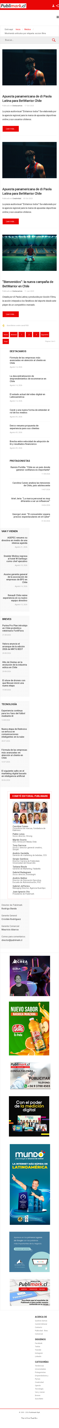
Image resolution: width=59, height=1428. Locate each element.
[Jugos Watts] (29, 1055)
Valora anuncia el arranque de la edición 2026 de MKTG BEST (13, 646)
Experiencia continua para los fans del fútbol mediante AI (13, 713)
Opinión (38, 1386)
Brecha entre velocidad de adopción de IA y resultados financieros (29, 442)
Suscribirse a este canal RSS (18, 325)
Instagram (39, 1353)
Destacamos (17, 106)
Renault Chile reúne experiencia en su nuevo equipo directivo (15, 598)
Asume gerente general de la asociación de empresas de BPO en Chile (15, 578)
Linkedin (38, 1356)
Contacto (38, 1327)
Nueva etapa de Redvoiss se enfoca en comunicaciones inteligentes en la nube (14, 733)
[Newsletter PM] (30, 1305)
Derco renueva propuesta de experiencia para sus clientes (24, 427)
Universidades (40, 1369)
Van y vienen (40, 1392)
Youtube (38, 1350)
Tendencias (39, 1366)
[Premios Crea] (30, 995)
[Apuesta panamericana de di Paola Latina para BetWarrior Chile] (29, 67)
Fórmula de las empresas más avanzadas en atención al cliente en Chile (28, 360)
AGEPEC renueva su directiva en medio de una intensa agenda (14, 540)
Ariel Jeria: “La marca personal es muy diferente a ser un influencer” (30, 499)
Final (6, 342)
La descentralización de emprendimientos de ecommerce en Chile (28, 379)
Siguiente (44, 335)
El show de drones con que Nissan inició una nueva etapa (13, 683)
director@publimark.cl (12, 940)
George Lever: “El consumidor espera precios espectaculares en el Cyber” (31, 515)
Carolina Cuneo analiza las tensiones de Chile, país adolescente (31, 484)
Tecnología (39, 1389)
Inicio (6, 335)
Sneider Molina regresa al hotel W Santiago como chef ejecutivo (15, 559)
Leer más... (10, 129)
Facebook (38, 1343)
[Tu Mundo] (30, 1224)
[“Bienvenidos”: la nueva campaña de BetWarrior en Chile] (29, 253)
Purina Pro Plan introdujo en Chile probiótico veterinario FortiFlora (14, 628)
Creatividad (16, 198)
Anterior (14, 335)
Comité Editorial (41, 1324)
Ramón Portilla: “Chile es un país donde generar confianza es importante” (30, 468)
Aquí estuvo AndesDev (29, 1418)
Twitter (37, 1347)
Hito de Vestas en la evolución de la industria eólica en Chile (14, 665)
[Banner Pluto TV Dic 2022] (29, 1136)
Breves (37, 1395)
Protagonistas (40, 1372)
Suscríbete (39, 1399)
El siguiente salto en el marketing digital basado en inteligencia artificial (14, 773)
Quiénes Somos (41, 1321)
